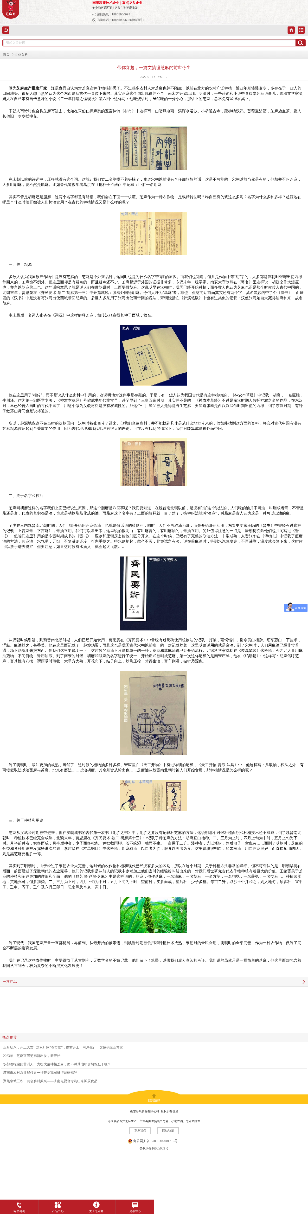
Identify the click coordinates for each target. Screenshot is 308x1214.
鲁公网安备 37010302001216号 (155, 1141)
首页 (6, 54)
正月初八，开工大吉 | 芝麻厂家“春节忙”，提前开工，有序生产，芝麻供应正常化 (63, 1047)
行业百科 (21, 54)
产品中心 (58, 1211)
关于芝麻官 (96, 1211)
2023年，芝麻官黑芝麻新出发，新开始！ (33, 1056)
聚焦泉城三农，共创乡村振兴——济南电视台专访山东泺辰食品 (50, 1081)
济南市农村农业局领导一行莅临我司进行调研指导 (40, 1072)
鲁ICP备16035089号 (154, 1148)
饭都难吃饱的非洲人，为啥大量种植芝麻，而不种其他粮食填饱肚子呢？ (57, 1064)
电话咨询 (19, 1211)
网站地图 (168, 1130)
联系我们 (140, 1130)
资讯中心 (135, 1211)
